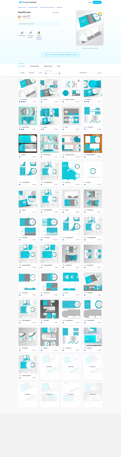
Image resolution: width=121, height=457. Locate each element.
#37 (42, 265)
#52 (42, 99)
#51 (85, 99)
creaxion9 (90, 127)
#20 (42, 237)
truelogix (24, 16)
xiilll (66, 292)
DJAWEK (90, 292)
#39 (20, 265)
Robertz (23, 154)
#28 (85, 210)
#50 (20, 210)
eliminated (31, 72)
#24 (85, 127)
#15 (20, 99)
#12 (64, 154)
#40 (85, 292)
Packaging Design (33, 7)
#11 (63, 127)
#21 (20, 237)
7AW (66, 127)
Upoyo (88, 182)
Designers (48, 66)
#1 (20, 154)
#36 (42, 154)
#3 (85, 154)
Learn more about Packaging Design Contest (60, 55)
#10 (42, 127)
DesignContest (28, 2)
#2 (85, 182)
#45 (20, 320)
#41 (42, 320)
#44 (20, 375)
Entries (21, 66)
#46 (85, 237)
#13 (64, 182)
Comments (34, 66)
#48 (64, 237)
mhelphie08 (25, 182)
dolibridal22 (25, 127)
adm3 (45, 99)
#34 (64, 210)
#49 (20, 182)
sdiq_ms (67, 182)
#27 (42, 348)
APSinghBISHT (91, 154)
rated (40, 72)
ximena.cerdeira (69, 99)
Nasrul (46, 348)
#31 (20, 348)
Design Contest (22, 7)
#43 (42, 210)
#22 (42, 292)
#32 (20, 127)
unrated (22, 72)
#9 (63, 99)
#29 (85, 265)
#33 (85, 320)
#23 (64, 348)
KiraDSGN (90, 210)
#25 (20, 292)
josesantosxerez (70, 154)
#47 (42, 182)
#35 (64, 320)
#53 (64, 292)
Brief (58, 66)
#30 (64, 265)
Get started (97, 2)
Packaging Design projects (47, 7)
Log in (90, 2)
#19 (85, 348)
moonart (95, 48)
